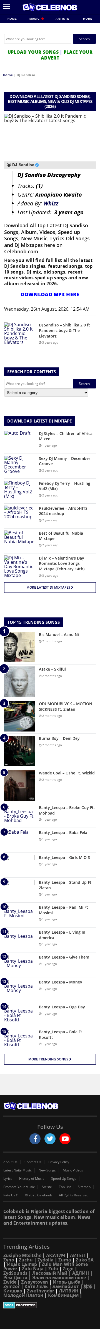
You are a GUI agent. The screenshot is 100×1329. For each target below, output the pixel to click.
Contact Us (32, 1162)
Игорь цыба (67, 1282)
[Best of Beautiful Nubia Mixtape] (19, 540)
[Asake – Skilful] (19, 681)
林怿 (88, 1286)
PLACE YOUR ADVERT (66, 55)
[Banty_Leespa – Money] (19, 989)
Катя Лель (36, 1286)
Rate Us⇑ (10, 1195)
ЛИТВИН (68, 1291)
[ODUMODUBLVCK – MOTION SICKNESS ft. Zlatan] (19, 716)
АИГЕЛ (77, 1255)
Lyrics (7, 1178)
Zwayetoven (34, 1282)
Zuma (64, 1260)
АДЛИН (80, 1273)
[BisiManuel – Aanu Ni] (19, 647)
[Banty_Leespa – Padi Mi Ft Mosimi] (19, 915)
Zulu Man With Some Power (45, 1266)
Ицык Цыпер (22, 1264)
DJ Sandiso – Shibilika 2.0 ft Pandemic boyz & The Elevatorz (64, 330)
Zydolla (46, 1260)
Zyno (8, 1260)
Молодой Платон (23, 1295)
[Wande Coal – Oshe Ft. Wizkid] (19, 785)
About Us (10, 1162)
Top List (65, 1187)
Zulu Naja (33, 1269)
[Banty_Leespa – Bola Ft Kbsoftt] (19, 1039)
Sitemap (84, 1187)
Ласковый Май (50, 1273)
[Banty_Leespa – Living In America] (19, 939)
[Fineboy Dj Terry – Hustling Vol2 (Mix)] (19, 491)
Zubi (53, 1269)
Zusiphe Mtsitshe (22, 1255)
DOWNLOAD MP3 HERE (50, 294)
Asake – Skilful (52, 669)
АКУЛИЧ (55, 1255)
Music (35, 18)
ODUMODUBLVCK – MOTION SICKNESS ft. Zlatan (65, 706)
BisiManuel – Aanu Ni (59, 634)
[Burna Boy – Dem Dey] (19, 751)
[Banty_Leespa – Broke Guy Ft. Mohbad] (19, 815)
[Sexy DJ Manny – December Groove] (19, 466)
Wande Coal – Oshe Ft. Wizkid (67, 773)
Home (12, 18)
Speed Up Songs (63, 1178)
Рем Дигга (15, 1277)
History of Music (31, 1178)
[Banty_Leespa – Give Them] (19, 964)
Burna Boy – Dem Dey (59, 738)
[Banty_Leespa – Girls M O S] (19, 865)
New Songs (47, 1170)
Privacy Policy (58, 1162)
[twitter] (50, 1138)
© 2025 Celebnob (38, 1195)
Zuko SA (85, 1260)
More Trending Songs (48, 1059)
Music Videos (73, 1170)
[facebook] (35, 1138)
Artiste (62, 18)
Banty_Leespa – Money (60, 982)
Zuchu (26, 1260)
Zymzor (11, 1286)
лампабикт (65, 1286)
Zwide (9, 1282)
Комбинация (63, 1295)
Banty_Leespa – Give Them (64, 957)
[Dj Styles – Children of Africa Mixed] (19, 441)
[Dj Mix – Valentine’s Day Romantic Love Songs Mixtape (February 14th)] (19, 566)
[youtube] (65, 1138)
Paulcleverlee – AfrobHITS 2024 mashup (63, 511)
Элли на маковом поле (59, 1277)
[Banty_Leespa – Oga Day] (19, 1014)
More (87, 18)
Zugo (68, 1269)
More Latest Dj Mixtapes (48, 587)
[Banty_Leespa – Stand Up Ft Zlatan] (19, 890)
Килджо (12, 1291)
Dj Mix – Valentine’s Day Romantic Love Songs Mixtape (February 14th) (61, 563)
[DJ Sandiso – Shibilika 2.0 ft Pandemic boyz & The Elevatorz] (19, 333)
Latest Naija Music (17, 1170)
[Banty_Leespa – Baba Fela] (19, 840)
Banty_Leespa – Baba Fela (63, 832)
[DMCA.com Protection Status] (50, 1305)
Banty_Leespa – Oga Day (62, 1006)
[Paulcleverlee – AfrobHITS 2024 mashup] (19, 516)
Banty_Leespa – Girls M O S (64, 857)
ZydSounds (15, 1273)
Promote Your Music (19, 1187)
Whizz (50, 203)
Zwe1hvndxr (40, 1291)
